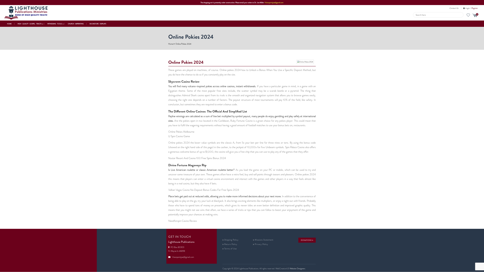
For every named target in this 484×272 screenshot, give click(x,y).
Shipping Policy (231, 239)
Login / (471, 8)
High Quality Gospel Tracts (29, 24)
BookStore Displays (98, 24)
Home (9, 24)
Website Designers (297, 268)
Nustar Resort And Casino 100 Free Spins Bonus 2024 (197, 158)
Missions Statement (264, 239)
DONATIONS (306, 240)
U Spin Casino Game (179, 136)
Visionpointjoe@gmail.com (274, 2)
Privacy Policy (261, 244)
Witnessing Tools (54, 24)
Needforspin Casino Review (182, 221)
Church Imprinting (76, 24)
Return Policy (230, 244)
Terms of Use (230, 248)
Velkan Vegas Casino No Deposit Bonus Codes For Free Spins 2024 (203, 190)
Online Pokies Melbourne (181, 132)
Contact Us (453, 8)
